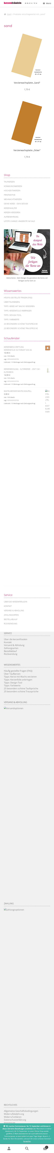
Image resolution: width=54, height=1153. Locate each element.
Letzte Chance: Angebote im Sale (19, 221)
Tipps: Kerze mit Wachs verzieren (19, 306)
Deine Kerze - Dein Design (16, 203)
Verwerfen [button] (27, 1141)
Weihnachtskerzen (13, 199)
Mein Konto (9, 1148)
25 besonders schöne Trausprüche (21, 328)
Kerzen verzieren (12, 212)
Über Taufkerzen (12, 302)
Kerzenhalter (10, 208)
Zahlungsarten (11, 615)
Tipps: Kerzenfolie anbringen (17, 310)
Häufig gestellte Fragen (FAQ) (18, 297)
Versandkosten (13, 359)
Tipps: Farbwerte (11, 319)
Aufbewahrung (11, 217)
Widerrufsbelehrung (14, 1114)
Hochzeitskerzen (12, 190)
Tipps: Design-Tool (12, 315)
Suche (27, 1148)
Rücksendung (10, 623)
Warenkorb (41, 1146)
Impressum (9, 1122)
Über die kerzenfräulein (15, 601)
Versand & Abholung (14, 610)
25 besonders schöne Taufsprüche (21, 324)
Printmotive (9, 195)
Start (9, 14)
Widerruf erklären (12, 1117)
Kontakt (8, 606)
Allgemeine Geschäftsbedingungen (21, 1111)
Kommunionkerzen (13, 186)
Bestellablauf (10, 619)
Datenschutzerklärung (15, 1119)
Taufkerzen (9, 182)
